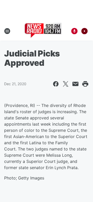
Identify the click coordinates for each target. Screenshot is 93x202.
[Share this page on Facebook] (55, 84)
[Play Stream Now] (84, 31)
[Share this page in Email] (75, 84)
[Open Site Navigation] (7, 31)
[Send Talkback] (74, 31)
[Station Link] (43, 31)
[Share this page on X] (65, 84)
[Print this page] (85, 84)
